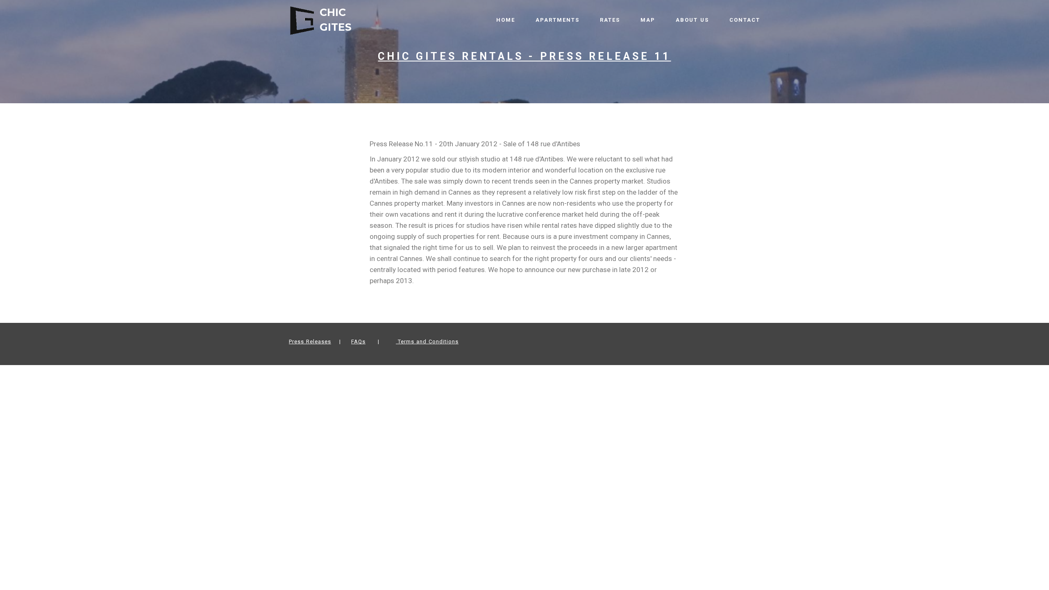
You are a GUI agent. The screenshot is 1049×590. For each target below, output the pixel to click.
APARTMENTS (557, 20)
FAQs (358, 341)
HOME (505, 20)
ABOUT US (692, 20)
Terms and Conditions (427, 341)
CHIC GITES (337, 19)
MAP (647, 20)
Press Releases (310, 341)
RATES (610, 20)
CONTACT (744, 20)
